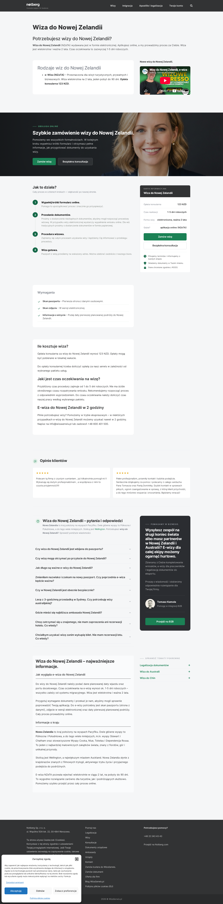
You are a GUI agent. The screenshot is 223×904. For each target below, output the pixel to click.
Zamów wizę (44, 161)
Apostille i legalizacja (151, 5)
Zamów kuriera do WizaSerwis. (100, 867)
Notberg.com (161, 844)
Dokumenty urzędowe (96, 847)
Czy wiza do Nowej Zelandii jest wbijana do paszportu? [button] (69, 549)
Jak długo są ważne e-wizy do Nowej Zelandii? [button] (64, 567)
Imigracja (127, 5)
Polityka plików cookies (40, 898)
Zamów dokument (94, 871)
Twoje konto (176, 5)
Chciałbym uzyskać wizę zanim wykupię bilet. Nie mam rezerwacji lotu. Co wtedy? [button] (79, 636)
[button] (76, 859)
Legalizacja (90, 832)
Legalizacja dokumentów (154, 665)
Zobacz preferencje (66, 890)
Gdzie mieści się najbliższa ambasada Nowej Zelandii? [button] (68, 612)
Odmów (40, 890)
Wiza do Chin (147, 677)
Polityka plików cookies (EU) (99, 886)
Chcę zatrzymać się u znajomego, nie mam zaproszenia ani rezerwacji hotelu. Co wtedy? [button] (78, 623)
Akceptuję (16, 890)
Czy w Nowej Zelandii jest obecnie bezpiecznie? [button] (64, 590)
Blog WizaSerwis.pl (94, 881)
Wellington (100, 529)
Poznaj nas (90, 827)
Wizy (113, 5)
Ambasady (90, 852)
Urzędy (89, 857)
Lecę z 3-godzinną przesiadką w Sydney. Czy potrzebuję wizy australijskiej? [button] (74, 601)
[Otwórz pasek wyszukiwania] (191, 5)
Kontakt (89, 862)
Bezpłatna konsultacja (75, 161)
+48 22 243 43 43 (153, 836)
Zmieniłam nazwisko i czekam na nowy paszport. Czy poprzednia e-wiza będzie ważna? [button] (80, 579)
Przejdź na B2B (165, 621)
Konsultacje (90, 842)
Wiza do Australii (150, 671)
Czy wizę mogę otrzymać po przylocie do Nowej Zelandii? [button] (70, 558)
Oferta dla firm (92, 876)
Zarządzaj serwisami (15, 882)
